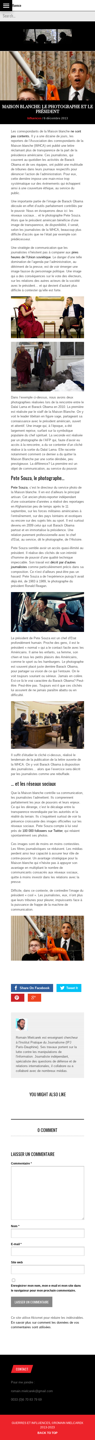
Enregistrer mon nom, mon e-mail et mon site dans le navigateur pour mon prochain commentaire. (46, 1288)
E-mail (16, 1244)
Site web (17, 1262)
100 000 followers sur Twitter (42, 831)
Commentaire (21, 1163)
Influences (34, 118)
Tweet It (72, 988)
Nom (15, 1226)
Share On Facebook (34, 988)
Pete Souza (19, 487)
